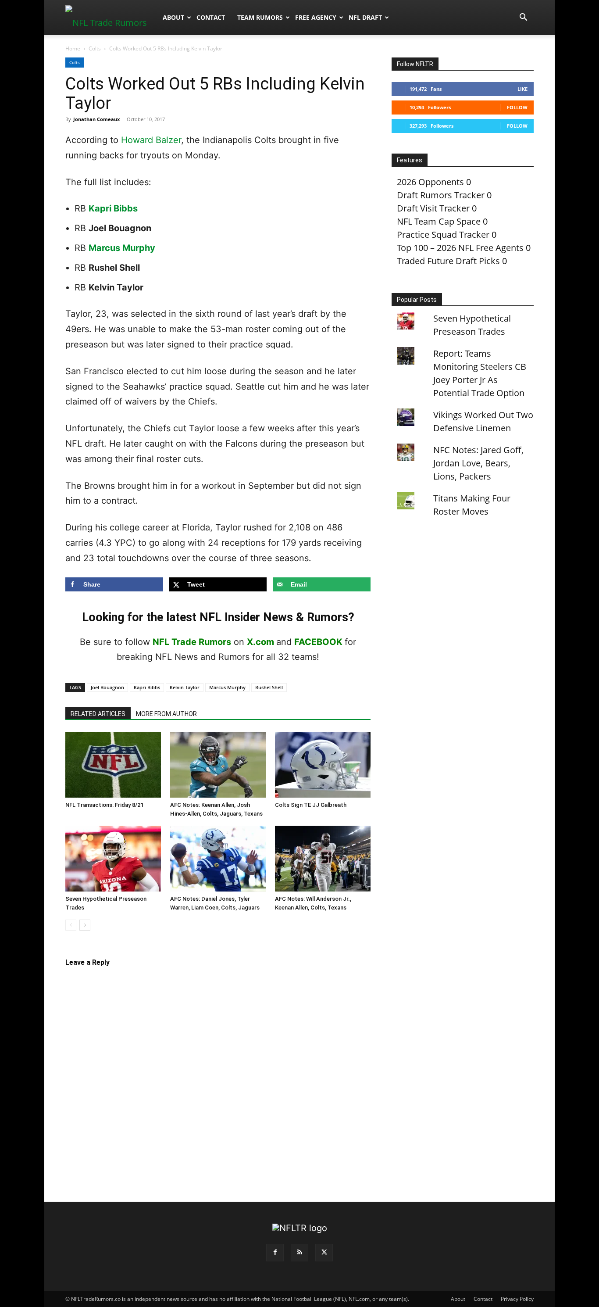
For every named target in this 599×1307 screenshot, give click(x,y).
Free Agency (315, 17)
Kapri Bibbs (113, 208)
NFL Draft (365, 17)
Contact (210, 17)
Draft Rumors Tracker (441, 195)
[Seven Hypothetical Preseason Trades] (113, 859)
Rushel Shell (269, 687)
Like (522, 89)
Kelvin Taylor (185, 687)
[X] (324, 1252)
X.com (260, 642)
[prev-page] (70, 925)
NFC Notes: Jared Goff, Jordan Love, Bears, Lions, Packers (478, 463)
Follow (517, 107)
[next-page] (84, 925)
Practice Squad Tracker (443, 234)
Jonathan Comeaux (96, 119)
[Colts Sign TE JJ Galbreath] (323, 765)
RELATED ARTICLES (98, 713)
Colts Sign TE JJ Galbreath (310, 805)
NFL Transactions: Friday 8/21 (104, 805)
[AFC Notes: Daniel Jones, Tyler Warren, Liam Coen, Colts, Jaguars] (218, 859)
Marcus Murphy (122, 248)
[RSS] (299, 1252)
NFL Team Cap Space (439, 221)
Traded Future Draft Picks (448, 261)
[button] (523, 17)
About (173, 17)
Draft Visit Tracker (433, 208)
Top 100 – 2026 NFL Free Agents (460, 248)
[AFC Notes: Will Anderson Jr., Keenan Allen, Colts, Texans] (323, 859)
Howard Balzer (151, 140)
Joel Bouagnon (107, 687)
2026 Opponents (430, 182)
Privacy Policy (517, 1299)
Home (72, 48)
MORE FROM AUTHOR (166, 713)
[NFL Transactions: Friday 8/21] (113, 765)
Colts (95, 48)
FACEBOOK (318, 642)
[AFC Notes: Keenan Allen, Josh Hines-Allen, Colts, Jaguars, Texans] (218, 765)
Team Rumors (260, 17)
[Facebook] (275, 1252)
